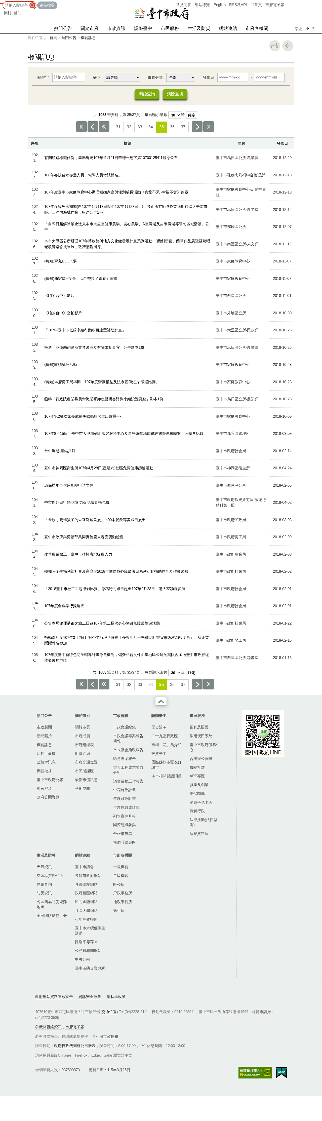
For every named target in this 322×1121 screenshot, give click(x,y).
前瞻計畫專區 (124, 842)
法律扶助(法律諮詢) (203, 822)
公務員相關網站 (88, 950)
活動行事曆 (46, 753)
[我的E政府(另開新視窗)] (281, 1072)
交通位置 (109, 1012)
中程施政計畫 (124, 790)
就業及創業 (199, 785)
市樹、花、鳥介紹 (166, 745)
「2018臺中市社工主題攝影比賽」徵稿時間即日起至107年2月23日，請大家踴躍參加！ (116, 589)
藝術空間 (82, 788)
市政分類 (155, 77)
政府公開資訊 (48, 797)
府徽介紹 (82, 753)
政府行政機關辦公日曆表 (75, 1045)
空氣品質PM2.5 (50, 875)
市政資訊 (116, 28)
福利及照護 (199, 727)
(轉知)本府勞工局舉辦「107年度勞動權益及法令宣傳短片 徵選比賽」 (101, 382)
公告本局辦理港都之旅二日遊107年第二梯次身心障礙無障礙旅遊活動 (102, 623)
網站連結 (228, 28)
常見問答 (183, 5)
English (220, 5)
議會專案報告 (124, 758)
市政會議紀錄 (124, 727)
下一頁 (197, 126)
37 (183, 127)
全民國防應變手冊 (52, 915)
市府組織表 (84, 745)
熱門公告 (63, 28)
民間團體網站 (86, 902)
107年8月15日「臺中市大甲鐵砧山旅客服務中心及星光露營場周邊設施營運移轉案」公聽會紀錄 (124, 433)
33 (140, 127)
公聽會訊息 (46, 762)
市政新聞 (44, 727)
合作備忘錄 (122, 833)
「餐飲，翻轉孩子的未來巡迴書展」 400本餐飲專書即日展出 (95, 520)
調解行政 (197, 811)
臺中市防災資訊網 (90, 968)
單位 (96, 77)
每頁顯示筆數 (156, 114)
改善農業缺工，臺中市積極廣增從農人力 (78, 554)
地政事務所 (122, 902)
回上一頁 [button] (287, 45)
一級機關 (120, 867)
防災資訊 (44, 893)
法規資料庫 (199, 833)
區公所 (119, 884)
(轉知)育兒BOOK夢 (60, 261)
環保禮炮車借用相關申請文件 (68, 485)
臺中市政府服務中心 (205, 747)
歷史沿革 (159, 727)
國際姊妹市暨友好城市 (166, 764)
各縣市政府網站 (88, 875)
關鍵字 (43, 77)
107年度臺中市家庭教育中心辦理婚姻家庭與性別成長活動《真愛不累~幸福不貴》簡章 (116, 192)
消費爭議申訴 (201, 802)
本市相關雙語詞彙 (166, 776)
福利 (7, 13)
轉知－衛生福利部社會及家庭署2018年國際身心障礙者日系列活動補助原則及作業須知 (116, 571)
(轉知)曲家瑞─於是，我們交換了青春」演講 (80, 278)
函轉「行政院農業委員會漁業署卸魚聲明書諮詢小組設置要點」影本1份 (103, 399)
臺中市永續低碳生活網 (90, 930)
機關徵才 (44, 771)
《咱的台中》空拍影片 (63, 313)
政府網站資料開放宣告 (54, 996)
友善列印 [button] (274, 45)
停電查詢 (44, 884)
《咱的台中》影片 (59, 295)
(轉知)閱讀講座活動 (60, 364)
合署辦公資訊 (201, 758)
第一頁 (81, 126)
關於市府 (89, 28)
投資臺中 (159, 753)
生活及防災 (199, 28)
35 (161, 127)
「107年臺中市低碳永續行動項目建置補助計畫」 (85, 330)
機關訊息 (88, 37)
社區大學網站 (86, 910)
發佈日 (208, 77)
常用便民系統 (201, 736)
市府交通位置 (86, 762)
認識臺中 (143, 28)
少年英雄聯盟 (86, 919)
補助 (17, 13)
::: (1, 2)
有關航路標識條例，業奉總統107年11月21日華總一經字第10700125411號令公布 (111, 158)
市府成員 (82, 736)
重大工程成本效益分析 (128, 770)
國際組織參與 (124, 825)
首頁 (53, 37)
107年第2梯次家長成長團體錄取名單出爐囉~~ (82, 416)
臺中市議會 (84, 867)
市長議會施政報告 (128, 750)
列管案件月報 (124, 816)
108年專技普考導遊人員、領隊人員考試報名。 (83, 175)
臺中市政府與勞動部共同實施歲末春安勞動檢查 (84, 537)
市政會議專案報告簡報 (128, 738)
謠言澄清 (44, 788)
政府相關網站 (86, 893)
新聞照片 (44, 736)
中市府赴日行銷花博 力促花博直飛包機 (76, 502)
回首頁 (256, 5)
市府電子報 (274, 5)
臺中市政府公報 (50, 780)
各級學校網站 (86, 884)
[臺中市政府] (161, 13)
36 (172, 127)
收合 (161, 701)
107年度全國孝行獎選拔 (64, 606)
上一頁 (93, 126)
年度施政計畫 (124, 798)
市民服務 (170, 28)
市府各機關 (257, 28)
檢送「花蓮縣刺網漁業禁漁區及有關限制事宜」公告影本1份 (94, 347)
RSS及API (238, 5)
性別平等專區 (86, 942)
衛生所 (119, 910)
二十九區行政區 (164, 736)
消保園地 (197, 793)
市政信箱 (110, 1036)
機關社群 (197, 767)
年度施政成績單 (126, 807)
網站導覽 (202, 5)
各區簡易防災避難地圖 (52, 904)
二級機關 (120, 875)
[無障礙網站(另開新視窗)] (255, 1072)
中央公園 (82, 959)
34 (150, 127)
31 (118, 127)
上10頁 (104, 126)
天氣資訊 (44, 867)
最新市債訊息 (86, 780)
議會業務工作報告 (128, 781)
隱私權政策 (116, 996)
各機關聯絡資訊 (48, 1027)
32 (129, 127)
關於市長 (82, 727)
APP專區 (197, 776)
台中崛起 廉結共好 (59, 451)
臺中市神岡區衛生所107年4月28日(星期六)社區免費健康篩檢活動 (98, 468)
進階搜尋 (47, 5)
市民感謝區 (84, 771)
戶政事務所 (122, 893)
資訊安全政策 (89, 996)
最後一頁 (208, 126)
